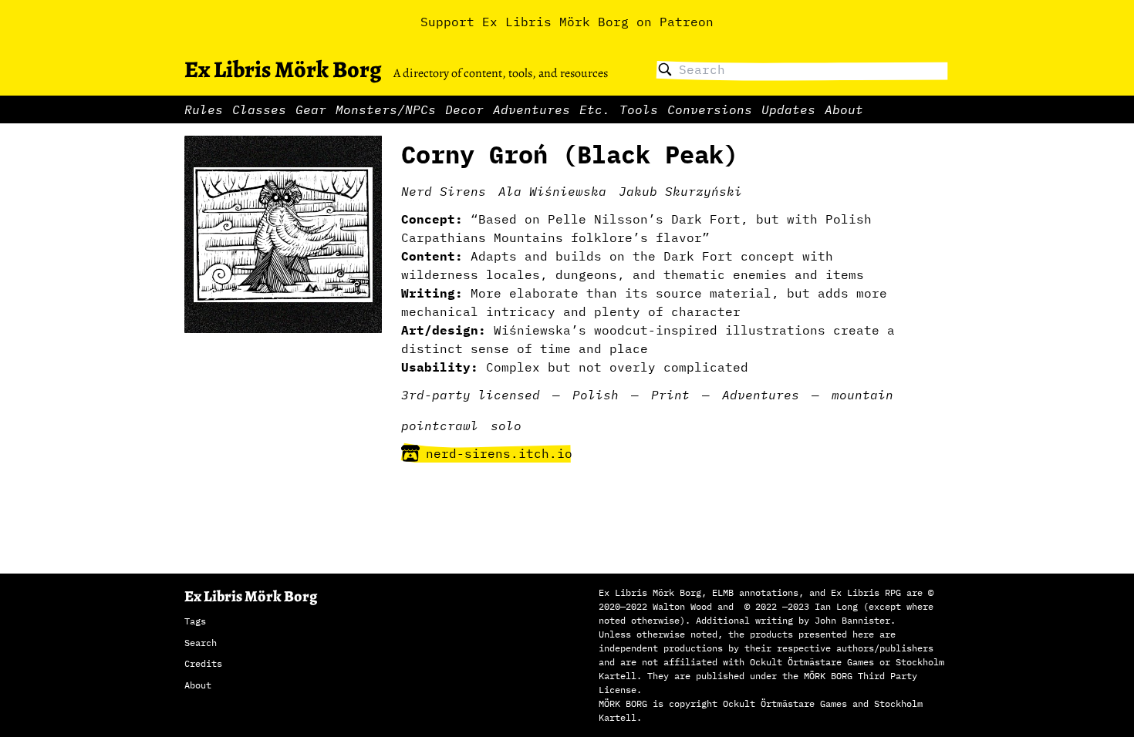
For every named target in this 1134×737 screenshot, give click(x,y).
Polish (595, 394)
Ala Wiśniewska (552, 191)
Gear (310, 109)
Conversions (709, 109)
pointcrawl (439, 425)
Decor (464, 109)
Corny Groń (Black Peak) (569, 154)
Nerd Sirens (443, 191)
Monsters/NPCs (386, 109)
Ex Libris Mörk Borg (282, 69)
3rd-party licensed (470, 394)
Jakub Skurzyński (680, 191)
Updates (788, 109)
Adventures (531, 109)
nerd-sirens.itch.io (499, 453)
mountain (862, 394)
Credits (203, 663)
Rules (203, 109)
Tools (638, 109)
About (844, 109)
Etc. (594, 109)
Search (200, 642)
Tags (195, 621)
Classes (259, 109)
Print (670, 394)
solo (506, 425)
